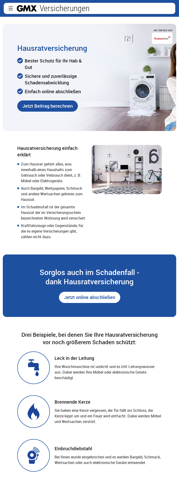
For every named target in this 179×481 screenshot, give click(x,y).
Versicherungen (65, 8)
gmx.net (27, 8)
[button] (10, 8)
